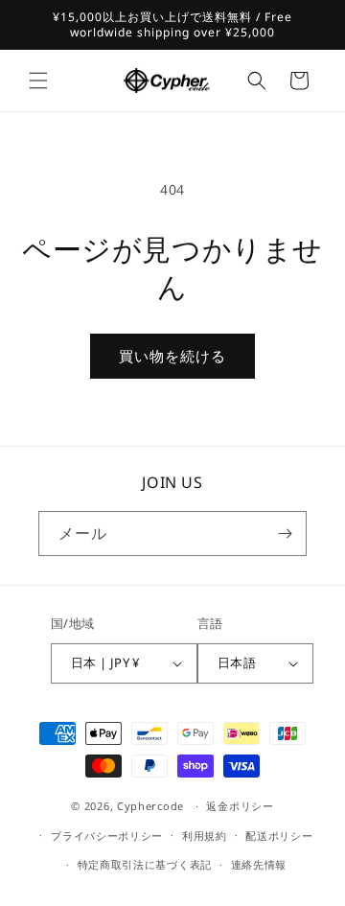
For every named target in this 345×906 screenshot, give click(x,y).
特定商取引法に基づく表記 (145, 864)
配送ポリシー (278, 835)
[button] (38, 80)
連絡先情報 (259, 864)
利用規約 (204, 835)
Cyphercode (152, 806)
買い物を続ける (172, 355)
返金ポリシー (239, 806)
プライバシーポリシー (107, 835)
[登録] (285, 533)
